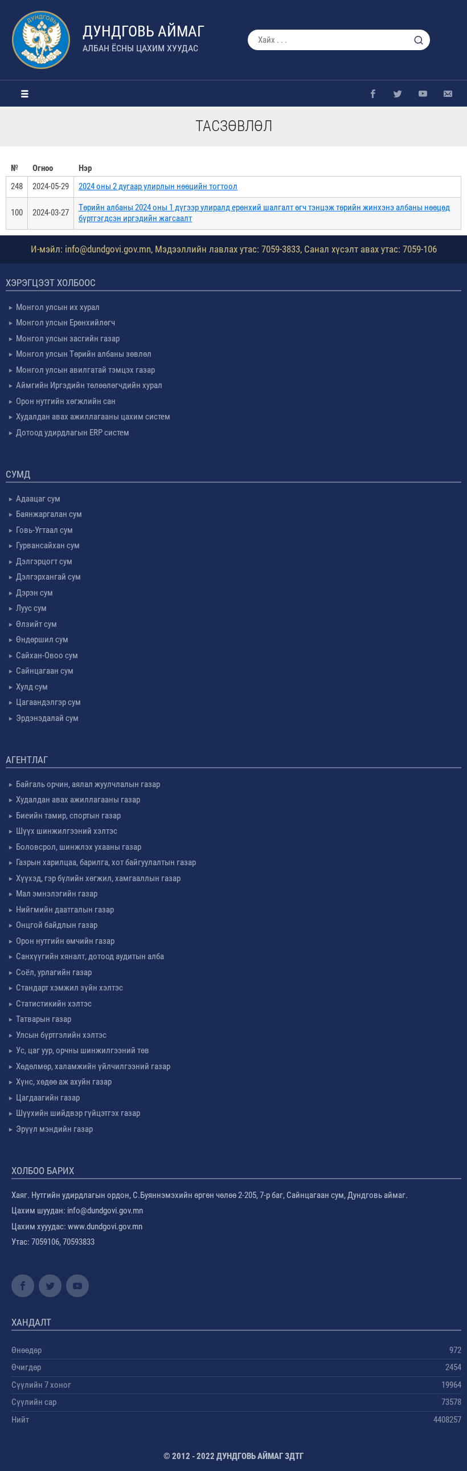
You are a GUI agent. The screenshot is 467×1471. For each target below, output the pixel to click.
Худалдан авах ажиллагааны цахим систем (93, 416)
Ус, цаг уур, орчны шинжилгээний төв (82, 1050)
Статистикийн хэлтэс (54, 1004)
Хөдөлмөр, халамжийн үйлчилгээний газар (93, 1066)
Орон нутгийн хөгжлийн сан (66, 401)
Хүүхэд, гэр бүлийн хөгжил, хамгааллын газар (98, 878)
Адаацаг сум (38, 499)
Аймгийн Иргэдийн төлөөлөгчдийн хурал (89, 385)
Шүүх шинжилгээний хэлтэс (66, 831)
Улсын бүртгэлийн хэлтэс (61, 1035)
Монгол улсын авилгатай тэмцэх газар (85, 370)
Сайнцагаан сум (44, 671)
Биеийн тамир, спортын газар (68, 815)
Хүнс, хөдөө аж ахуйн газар (64, 1082)
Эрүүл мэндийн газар (54, 1129)
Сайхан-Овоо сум (47, 655)
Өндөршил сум (42, 639)
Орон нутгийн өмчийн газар (65, 941)
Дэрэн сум (34, 593)
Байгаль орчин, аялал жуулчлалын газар (88, 784)
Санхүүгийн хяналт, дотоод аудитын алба (90, 956)
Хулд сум (32, 687)
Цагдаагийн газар (48, 1098)
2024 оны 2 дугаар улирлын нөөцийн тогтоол (158, 186)
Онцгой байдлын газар (56, 925)
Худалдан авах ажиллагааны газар (78, 799)
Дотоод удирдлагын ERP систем (72, 432)
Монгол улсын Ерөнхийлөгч (65, 322)
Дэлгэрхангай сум (48, 577)
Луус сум (31, 608)
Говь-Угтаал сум (44, 530)
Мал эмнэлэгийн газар (56, 894)
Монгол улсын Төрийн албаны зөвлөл (83, 354)
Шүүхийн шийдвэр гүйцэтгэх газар (78, 1113)
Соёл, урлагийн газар (54, 972)
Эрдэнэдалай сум (47, 718)
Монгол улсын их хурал (58, 307)
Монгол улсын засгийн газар (68, 338)
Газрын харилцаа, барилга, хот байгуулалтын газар (106, 862)
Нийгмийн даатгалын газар (65, 909)
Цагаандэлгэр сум (48, 702)
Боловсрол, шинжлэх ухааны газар (78, 847)
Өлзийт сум (36, 624)
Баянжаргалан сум (49, 514)
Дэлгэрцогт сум (44, 561)
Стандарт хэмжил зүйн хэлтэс (69, 988)
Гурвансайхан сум (48, 545)
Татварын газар (43, 1019)
